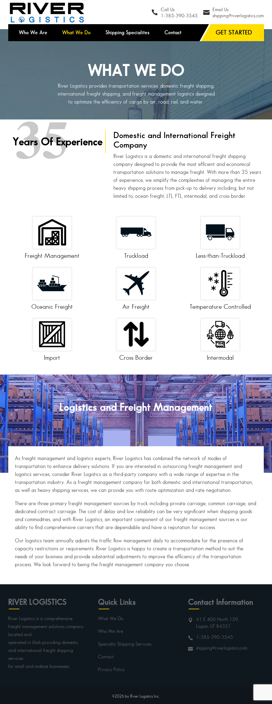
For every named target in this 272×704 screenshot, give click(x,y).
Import (52, 357)
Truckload (136, 255)
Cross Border (136, 357)
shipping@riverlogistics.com (221, 648)
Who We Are (33, 32)
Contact (172, 32)
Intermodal (220, 357)
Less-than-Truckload (220, 255)
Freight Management (52, 255)
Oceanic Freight (52, 306)
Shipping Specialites (127, 32)
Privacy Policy (111, 669)
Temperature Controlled (220, 306)
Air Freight (136, 306)
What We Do (76, 32)
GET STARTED (234, 32)
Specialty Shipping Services (124, 644)
